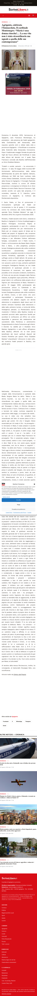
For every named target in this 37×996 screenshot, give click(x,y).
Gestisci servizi (6, 496)
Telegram (28, 721)
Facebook (6, 721)
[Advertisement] (18, 115)
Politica (4, 910)
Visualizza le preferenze (18, 509)
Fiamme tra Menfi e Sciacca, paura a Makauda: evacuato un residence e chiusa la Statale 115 (17, 797)
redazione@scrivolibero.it (16, 887)
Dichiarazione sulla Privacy (20, 512)
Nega (18, 504)
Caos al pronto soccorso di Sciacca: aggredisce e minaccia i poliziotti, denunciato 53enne (17, 863)
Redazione (5, 973)
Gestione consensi (6, 993)
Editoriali (4, 952)
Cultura (4, 954)
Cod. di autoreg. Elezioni (26, 3)
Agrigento (15, 716)
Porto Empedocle (6, 939)
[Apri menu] (29, 15)
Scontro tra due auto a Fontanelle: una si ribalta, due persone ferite (18, 764)
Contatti (29, 512)
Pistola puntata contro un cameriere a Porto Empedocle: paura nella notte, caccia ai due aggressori (18, 830)
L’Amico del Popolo (20, 674)
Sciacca (4, 931)
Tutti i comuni (5, 944)
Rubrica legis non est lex (8, 959)
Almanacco (5, 957)
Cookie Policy (9, 512)
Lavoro (4, 920)
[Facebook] (18, 4)
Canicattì (4, 936)
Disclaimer (4, 975)
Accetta (18, 500)
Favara (4, 941)
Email (4, 725)
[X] (21, 4)
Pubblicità (4, 978)
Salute (3, 918)
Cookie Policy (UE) (15, 3)
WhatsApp (19, 721)
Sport (3, 915)
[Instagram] (23, 4)
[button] (34, 484)
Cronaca (5, 22)
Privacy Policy (7, 3)
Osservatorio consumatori (9, 962)
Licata (3, 933)
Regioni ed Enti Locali (8, 913)
